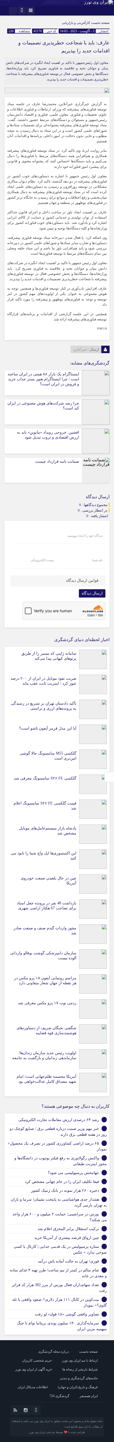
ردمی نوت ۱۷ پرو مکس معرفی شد (47, 1003)
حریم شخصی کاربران (37, 1360)
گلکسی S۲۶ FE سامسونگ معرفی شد (45, 778)
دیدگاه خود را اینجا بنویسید (85, 535)
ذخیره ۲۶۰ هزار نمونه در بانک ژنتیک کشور (65, 1190)
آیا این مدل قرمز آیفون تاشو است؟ (47, 728)
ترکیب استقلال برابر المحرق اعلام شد (68, 1229)
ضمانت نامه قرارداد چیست (57, 461)
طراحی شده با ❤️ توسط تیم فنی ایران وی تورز (57, 1432)
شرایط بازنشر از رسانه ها (80, 1369)
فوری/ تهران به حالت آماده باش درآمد (68, 1261)
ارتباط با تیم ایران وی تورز (80, 1360)
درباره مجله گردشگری (53, 1352)
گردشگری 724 (59, 1396)
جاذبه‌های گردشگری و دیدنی (79, 1378)
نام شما (97, 560)
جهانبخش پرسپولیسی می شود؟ (73, 1173)
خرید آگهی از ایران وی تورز (33, 1369)
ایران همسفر (89, 1396)
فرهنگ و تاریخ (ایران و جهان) (78, 1387)
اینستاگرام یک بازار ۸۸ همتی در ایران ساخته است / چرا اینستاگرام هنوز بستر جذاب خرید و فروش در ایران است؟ (43, 379)
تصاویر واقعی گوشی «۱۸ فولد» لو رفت (67, 1314)
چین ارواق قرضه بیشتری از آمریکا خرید (66, 1238)
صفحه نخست (100, 23)
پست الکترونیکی (42, 560)
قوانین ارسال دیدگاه (82, 580)
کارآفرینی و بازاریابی (76, 23)
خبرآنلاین (80, 349)
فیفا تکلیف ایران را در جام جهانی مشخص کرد (62, 1182)
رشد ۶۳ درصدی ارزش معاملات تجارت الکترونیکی (58, 1120)
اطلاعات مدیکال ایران (33, 1387)
